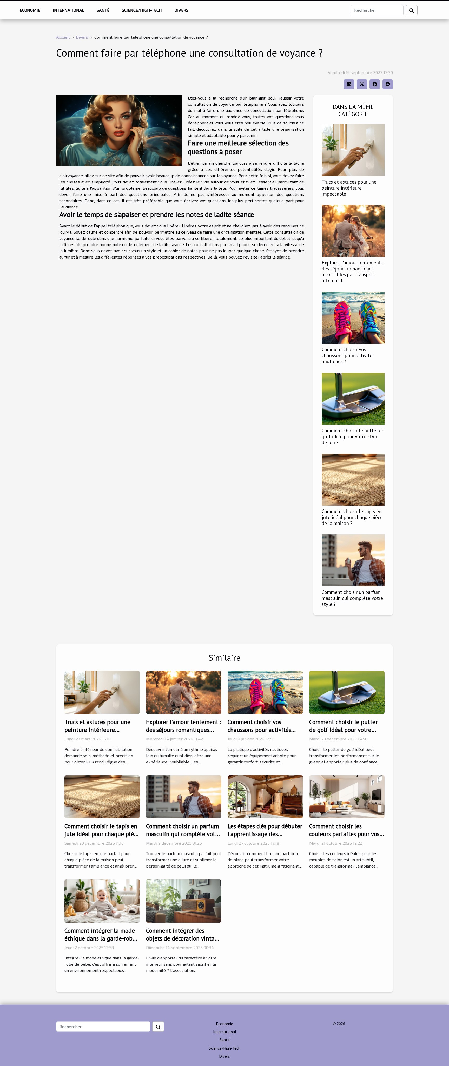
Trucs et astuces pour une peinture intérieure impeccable (349, 187)
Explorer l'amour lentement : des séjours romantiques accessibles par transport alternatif (353, 271)
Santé (103, 10)
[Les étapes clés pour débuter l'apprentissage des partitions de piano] (265, 795)
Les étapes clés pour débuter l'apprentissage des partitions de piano (265, 833)
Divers (181, 10)
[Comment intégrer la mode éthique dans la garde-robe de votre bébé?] (102, 900)
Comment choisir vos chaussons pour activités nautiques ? (348, 355)
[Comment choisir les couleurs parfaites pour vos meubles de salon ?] (347, 795)
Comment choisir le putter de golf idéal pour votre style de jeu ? (353, 436)
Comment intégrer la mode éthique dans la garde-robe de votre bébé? (100, 938)
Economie (30, 10)
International (68, 10)
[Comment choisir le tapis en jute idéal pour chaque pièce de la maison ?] (353, 478)
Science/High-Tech (142, 10)
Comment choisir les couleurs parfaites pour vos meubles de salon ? (344, 833)
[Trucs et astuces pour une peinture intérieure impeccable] (353, 149)
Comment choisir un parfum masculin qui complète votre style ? (352, 598)
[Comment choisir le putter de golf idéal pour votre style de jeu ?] (353, 397)
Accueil (63, 37)
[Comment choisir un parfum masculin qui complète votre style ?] (353, 559)
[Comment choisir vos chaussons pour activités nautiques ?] (353, 317)
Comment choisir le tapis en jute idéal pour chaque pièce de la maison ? (352, 517)
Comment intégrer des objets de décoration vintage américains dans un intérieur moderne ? (183, 942)
